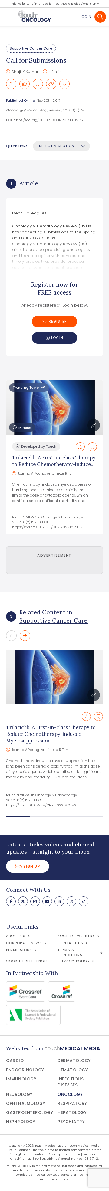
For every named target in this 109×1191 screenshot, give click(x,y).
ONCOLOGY (70, 1094)
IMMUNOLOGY (21, 1079)
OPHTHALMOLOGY (25, 1103)
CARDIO (15, 1061)
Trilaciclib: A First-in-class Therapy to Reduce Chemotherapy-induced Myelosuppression (53, 464)
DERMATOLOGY (74, 1061)
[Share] (11, 84)
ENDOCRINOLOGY (25, 1070)
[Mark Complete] (24, 84)
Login (85, 16)
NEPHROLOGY (20, 1122)
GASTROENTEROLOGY (29, 1112)
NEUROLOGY (19, 1094)
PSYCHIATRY (71, 1122)
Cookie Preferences (27, 960)
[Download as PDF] (64, 84)
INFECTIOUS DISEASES (71, 1082)
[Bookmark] (38, 84)
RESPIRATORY (72, 1103)
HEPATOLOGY (72, 1112)
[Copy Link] (51, 84)
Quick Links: (17, 146)
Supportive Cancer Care (31, 48)
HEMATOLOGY (73, 1070)
